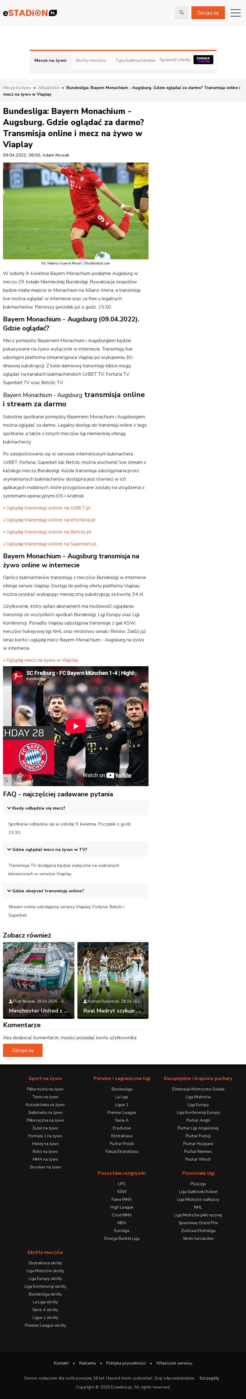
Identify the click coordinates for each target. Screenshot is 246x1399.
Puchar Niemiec (198, 1151)
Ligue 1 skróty (45, 1317)
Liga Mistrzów (198, 1097)
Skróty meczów (91, 60)
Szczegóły (209, 1378)
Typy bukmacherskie (135, 60)
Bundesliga (122, 1089)
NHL (198, 1207)
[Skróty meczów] (87, 13)
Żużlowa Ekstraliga (198, 1230)
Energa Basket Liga (122, 1238)
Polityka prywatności (126, 1363)
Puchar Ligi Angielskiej (198, 1128)
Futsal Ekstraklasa (122, 1151)
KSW (122, 1192)
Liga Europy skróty (45, 1278)
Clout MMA (122, 1215)
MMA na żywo (45, 1159)
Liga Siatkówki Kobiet (198, 1192)
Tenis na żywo (45, 1097)
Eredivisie (122, 1128)
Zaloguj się (208, 13)
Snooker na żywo (45, 1167)
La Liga (122, 1097)
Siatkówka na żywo (45, 1112)
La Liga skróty (45, 1302)
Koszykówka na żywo (45, 1105)
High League (122, 1207)
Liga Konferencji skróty (45, 1286)
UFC (122, 1184)
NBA (122, 1223)
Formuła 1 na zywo (45, 1136)
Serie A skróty (45, 1310)
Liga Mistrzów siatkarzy (198, 1199)
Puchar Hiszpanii (198, 1144)
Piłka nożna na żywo (45, 1089)
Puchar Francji (198, 1136)
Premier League (121, 1112)
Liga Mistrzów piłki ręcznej (198, 1215)
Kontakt (61, 1363)
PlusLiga (198, 1184)
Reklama (87, 1363)
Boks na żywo (45, 1151)
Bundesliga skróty (45, 1294)
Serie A (122, 1120)
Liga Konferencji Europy (198, 1112)
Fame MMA (122, 1199)
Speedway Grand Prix (198, 1223)
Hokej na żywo (45, 1144)
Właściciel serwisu (174, 1363)
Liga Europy (198, 1105)
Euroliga (121, 1230)
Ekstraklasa (121, 1136)
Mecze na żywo (50, 60)
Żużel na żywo (45, 1128)
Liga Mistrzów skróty (45, 1271)
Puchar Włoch (198, 1159)
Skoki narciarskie (198, 1238)
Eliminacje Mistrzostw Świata (198, 1089)
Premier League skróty (45, 1325)
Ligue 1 (121, 1105)
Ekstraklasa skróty (45, 1263)
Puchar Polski (122, 1144)
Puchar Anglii (198, 1120)
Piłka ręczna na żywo (45, 1120)
